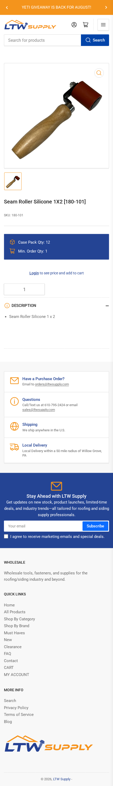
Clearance (13, 646)
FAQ (7, 653)
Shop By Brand (16, 625)
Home (9, 605)
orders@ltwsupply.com (52, 384)
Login (34, 273)
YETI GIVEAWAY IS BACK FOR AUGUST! (56, 7)
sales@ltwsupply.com (38, 410)
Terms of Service (19, 714)
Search (99, 40)
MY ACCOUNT (16, 674)
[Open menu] (103, 24)
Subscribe (95, 526)
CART (9, 667)
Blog (8, 721)
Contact (11, 660)
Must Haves (14, 633)
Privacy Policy (16, 707)
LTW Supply (61, 779)
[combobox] (56, 40)
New (8, 639)
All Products (14, 612)
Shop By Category (19, 619)
